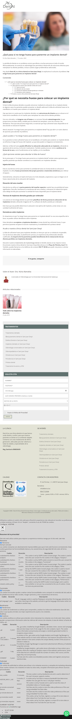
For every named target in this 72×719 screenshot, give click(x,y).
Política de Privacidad (20, 412)
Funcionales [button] (4, 588)
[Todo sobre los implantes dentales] (12, 295)
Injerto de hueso (21, 87)
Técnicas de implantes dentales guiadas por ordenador (30, 90)
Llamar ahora (6, 716)
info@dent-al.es (45, 488)
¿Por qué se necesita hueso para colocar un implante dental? (27, 82)
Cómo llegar (6, 718)
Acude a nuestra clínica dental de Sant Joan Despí (25, 94)
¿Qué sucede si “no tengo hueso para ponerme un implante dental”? (30, 84)
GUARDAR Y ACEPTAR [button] (7, 705)
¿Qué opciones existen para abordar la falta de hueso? (26, 85)
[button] (66, 713)
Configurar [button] (3, 524)
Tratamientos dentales (13, 333)
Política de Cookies (63, 511)
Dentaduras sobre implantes (24, 92)
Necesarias (5, 543)
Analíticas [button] (3, 614)
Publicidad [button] (3, 661)
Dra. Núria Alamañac (10, 58)
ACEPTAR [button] (11, 524)
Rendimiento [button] (4, 605)
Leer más (62, 538)
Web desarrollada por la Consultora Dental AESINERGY (36, 512)
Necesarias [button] (3, 540)
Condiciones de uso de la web (49, 511)
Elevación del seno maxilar (23, 89)
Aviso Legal (37, 511)
